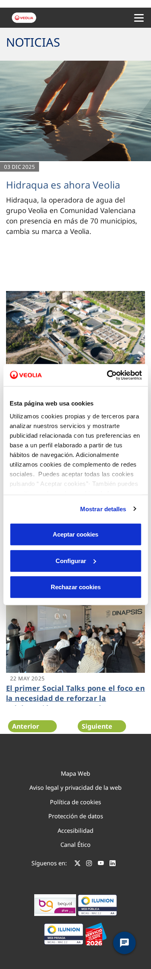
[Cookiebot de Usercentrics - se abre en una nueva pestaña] (107, 375)
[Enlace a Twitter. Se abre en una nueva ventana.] (77, 864)
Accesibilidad (75, 830)
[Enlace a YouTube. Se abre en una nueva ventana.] (101, 864)
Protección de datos (75, 816)
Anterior (25, 726)
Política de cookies (75, 802)
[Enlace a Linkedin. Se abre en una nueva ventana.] (113, 864)
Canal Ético (75, 844)
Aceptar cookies (75, 534)
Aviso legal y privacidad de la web (75, 787)
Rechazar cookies (76, 587)
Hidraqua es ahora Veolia (63, 184)
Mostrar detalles (103, 508)
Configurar (71, 560)
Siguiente (97, 726)
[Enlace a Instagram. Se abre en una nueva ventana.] (89, 864)
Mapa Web (75, 773)
